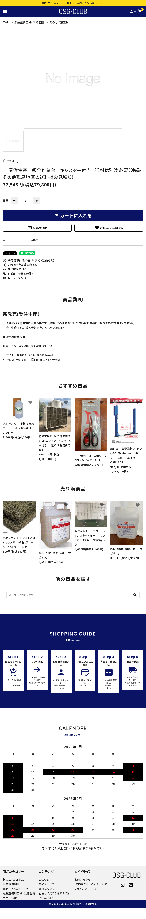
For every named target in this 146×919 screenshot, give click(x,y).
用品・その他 (10, 898)
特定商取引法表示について (91, 884)
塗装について (47, 889)
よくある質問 (46, 898)
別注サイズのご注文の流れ (55, 893)
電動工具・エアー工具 (16, 889)
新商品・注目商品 (13, 879)
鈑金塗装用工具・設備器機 (19, 893)
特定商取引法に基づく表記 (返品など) (28, 260)
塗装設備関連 (11, 884)
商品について (47, 884)
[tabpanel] (73, 80)
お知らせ (44, 879)
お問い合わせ (37, 228)
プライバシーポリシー (87, 889)
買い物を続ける (15, 269)
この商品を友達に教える (20, 265)
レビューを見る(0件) (18, 273)
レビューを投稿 (14, 278)
